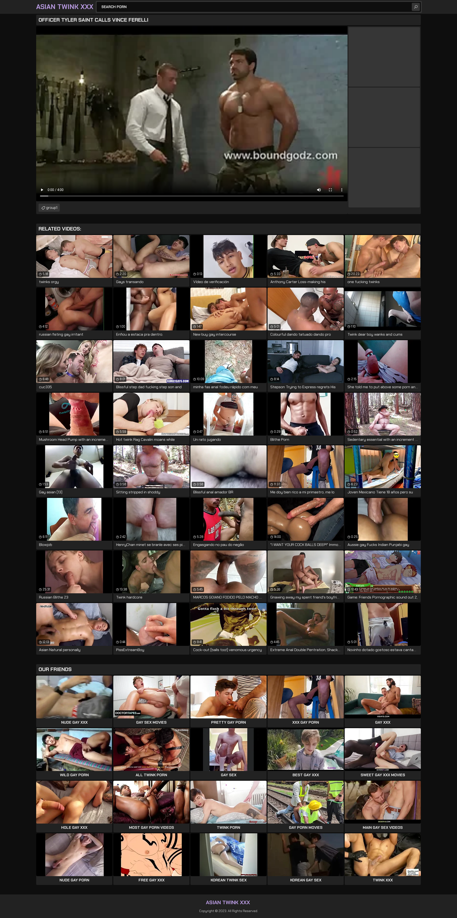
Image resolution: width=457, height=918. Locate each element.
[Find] (416, 7)
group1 (51, 207)
